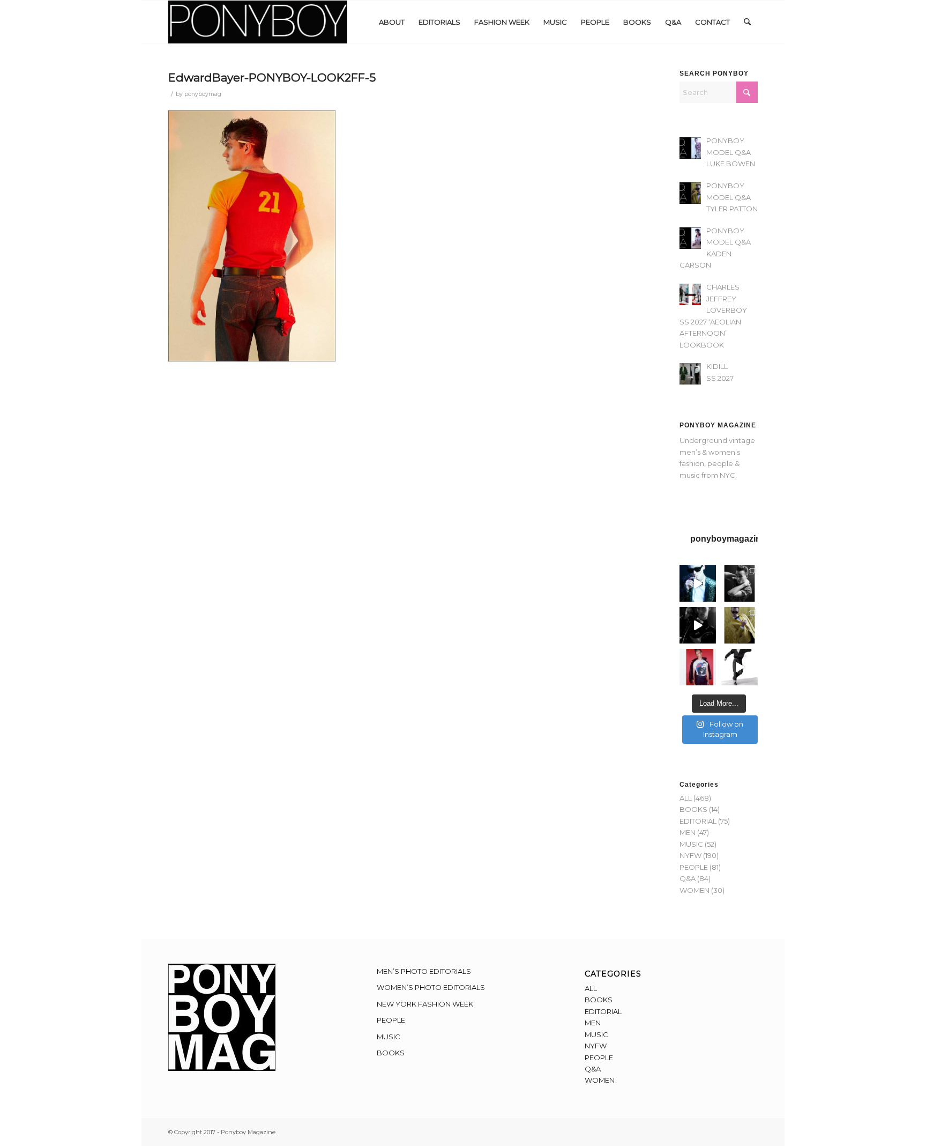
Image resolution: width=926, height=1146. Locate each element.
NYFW (690, 855)
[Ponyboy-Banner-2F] (257, 22)
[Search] (747, 22)
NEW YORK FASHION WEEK (425, 1004)
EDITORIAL (697, 821)
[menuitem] (392, 22)
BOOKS (693, 809)
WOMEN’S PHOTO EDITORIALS (431, 987)
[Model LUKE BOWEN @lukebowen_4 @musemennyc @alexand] (697, 583)
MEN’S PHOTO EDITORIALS (424, 971)
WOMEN (694, 890)
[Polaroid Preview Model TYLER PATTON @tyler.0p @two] (697, 667)
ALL (685, 798)
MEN (687, 832)
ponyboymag (202, 94)
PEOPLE (693, 867)
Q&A (687, 878)
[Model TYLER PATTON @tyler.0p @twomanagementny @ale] (697, 625)
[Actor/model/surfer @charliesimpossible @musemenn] (739, 667)
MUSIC (691, 844)
